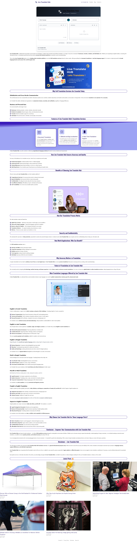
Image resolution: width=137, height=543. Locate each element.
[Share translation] (96, 25)
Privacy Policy (66, 540)
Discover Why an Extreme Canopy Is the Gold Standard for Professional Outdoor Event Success (21, 494)
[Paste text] (63, 25)
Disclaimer (72, 540)
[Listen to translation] (92, 25)
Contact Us (99, 2)
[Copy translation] (94, 25)
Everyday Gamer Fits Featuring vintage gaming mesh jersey (61, 532)
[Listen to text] (61, 25)
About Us (77, 540)
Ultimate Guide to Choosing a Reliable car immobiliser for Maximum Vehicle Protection (19, 533)
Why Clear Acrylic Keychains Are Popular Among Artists (61, 493)
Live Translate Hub (84, 2)
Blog (95, 2)
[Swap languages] (68, 20)
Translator (91, 2)
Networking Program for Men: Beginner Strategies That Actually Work (111, 493)
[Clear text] (65, 25)
